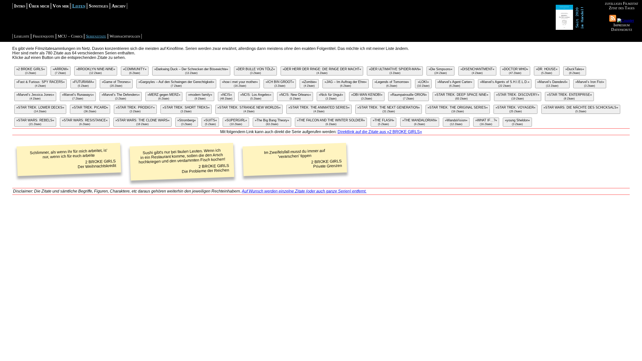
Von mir (61, 6)
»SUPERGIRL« (236, 122)
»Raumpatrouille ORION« (408, 96)
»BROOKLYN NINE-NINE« (95, 70)
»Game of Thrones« (116, 83)
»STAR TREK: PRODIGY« (135, 109)
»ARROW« (60, 70)
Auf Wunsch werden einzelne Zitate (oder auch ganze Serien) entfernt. (304, 191)
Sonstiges (98, 6)
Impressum (621, 25)
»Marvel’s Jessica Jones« (35, 96)
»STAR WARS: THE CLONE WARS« (142, 122)
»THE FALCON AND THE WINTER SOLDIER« (331, 122)
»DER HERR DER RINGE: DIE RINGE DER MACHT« (322, 70)
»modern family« (200, 96)
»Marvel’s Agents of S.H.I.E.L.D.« (504, 83)
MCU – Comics (70, 36)
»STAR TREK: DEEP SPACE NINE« (461, 96)
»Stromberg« (186, 122)
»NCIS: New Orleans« (295, 96)
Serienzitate (96, 36)
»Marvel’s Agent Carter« (454, 83)
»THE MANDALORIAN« (419, 122)
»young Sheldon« (517, 122)
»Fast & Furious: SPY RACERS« (40, 83)
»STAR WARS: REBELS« (35, 122)
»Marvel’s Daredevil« (552, 83)
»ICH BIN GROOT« (280, 83)
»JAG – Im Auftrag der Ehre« (346, 83)
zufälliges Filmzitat (621, 3)
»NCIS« (226, 96)
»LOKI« (423, 83)
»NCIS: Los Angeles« (255, 96)
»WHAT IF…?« (486, 122)
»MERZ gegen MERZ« (163, 96)
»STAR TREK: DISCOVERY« (517, 96)
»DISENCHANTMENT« (477, 70)
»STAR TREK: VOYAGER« (515, 109)
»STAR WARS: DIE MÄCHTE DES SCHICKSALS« (580, 109)
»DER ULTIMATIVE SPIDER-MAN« (395, 70)
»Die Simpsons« (440, 70)
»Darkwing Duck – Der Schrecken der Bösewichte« (191, 70)
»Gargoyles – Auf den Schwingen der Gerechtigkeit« (176, 83)
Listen (78, 6)
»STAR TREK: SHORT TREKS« (186, 109)
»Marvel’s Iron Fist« (589, 83)
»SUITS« (210, 122)
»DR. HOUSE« (546, 70)
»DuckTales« (574, 70)
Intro (19, 6)
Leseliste (21, 36)
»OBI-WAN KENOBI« (366, 96)
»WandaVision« (456, 122)
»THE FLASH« (383, 122)
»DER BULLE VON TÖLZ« (255, 70)
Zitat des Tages (621, 8)
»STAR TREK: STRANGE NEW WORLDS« (249, 109)
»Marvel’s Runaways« (78, 96)
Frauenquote (43, 36)
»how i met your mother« (240, 83)
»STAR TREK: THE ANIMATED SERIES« (319, 109)
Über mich (39, 6)
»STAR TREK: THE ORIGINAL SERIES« (458, 109)
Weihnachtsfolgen (125, 36)
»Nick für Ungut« (331, 96)
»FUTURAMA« (83, 83)
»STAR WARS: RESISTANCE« (85, 122)
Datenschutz (621, 29)
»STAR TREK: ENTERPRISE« (569, 96)
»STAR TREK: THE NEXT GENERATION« (388, 109)
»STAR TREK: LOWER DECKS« (40, 109)
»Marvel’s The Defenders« (121, 96)
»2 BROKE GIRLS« (30, 70)
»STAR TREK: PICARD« (90, 109)
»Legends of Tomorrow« (391, 83)
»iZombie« (309, 83)
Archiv (119, 6)
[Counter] (625, 20)
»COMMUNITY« (134, 70)
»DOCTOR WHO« (515, 70)
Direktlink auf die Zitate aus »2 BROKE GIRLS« (380, 132)
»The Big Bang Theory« (272, 122)
